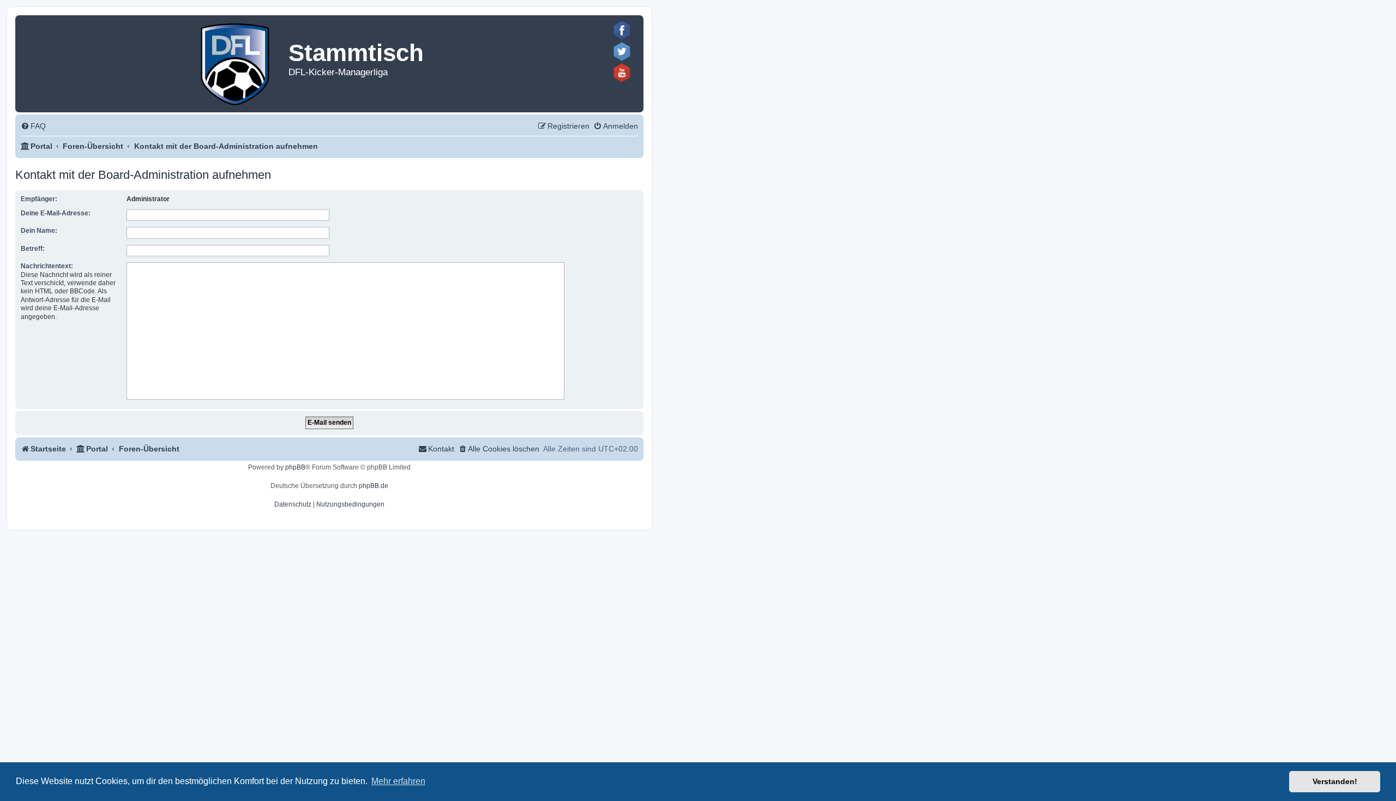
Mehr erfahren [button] (398, 781)
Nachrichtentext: (47, 266)
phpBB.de (373, 486)
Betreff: (33, 248)
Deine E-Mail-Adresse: (56, 213)
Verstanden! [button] (1335, 781)
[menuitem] (33, 126)
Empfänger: (39, 199)
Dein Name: (39, 230)
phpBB (295, 467)
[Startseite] (236, 61)
